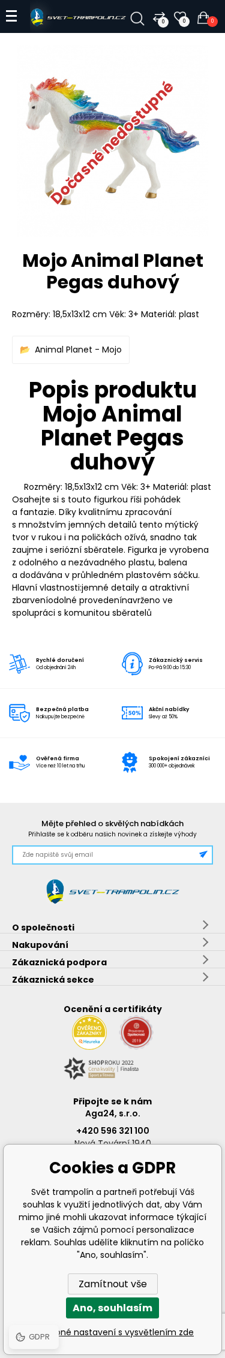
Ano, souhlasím (112, 1308)
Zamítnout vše (113, 1284)
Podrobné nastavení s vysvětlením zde (112, 1332)
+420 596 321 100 (112, 1131)
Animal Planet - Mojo (78, 350)
